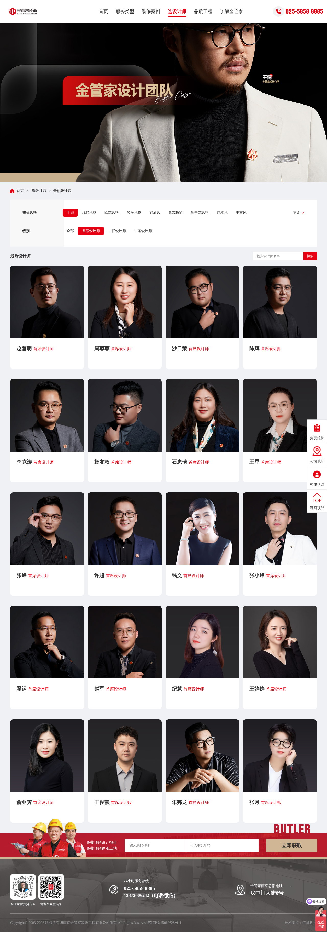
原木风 (222, 212)
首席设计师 (91, 231)
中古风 (241, 212)
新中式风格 (200, 212)
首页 (20, 191)
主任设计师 (117, 231)
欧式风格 (111, 212)
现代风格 (89, 212)
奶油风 (154, 212)
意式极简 (175, 212)
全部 (70, 212)
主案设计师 (143, 231)
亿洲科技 (309, 923)
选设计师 (38, 191)
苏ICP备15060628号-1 (164, 923)
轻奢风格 (134, 212)
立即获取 (292, 845)
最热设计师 (62, 191)
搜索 (310, 256)
